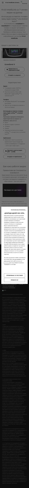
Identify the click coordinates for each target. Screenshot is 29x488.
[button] (18, 209)
